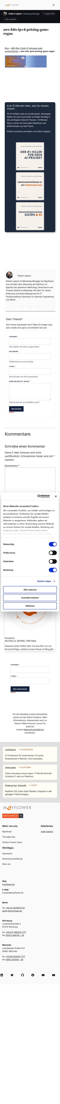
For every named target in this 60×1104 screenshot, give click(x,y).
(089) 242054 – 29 (14, 959)
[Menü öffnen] (53, 5)
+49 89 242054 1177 (15, 956)
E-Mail (12, 366)
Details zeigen (44, 581)
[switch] (53, 552)
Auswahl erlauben (30, 597)
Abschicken (16, 409)
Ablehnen (30, 606)
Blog (7, 48)
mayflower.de (8, 884)
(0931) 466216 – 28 (15, 935)
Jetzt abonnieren (20, 689)
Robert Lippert (15, 13)
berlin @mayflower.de (12, 911)
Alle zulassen (30, 589)
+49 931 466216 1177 (16, 932)
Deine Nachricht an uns (19, 381)
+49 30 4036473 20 (15, 908)
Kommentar (12, 465)
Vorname (13, 336)
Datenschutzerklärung (34, 729)
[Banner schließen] (56, 496)
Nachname (14, 351)
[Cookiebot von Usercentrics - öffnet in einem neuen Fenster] (38, 496)
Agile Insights (47, 831)
